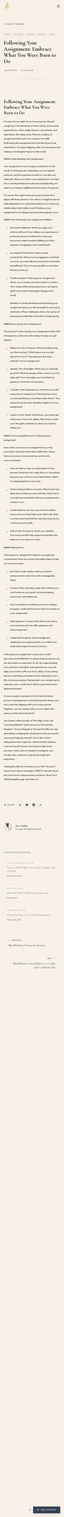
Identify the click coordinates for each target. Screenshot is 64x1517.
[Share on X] (20, 805)
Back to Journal (16, 24)
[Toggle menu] (58, 6)
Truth (52, 34)
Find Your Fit (49, 1510)
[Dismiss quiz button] (30, 1510)
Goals (7, 34)
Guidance (18, 34)
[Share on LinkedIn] (34, 805)
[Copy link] (40, 805)
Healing (30, 34)
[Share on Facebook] (27, 805)
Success (41, 34)
